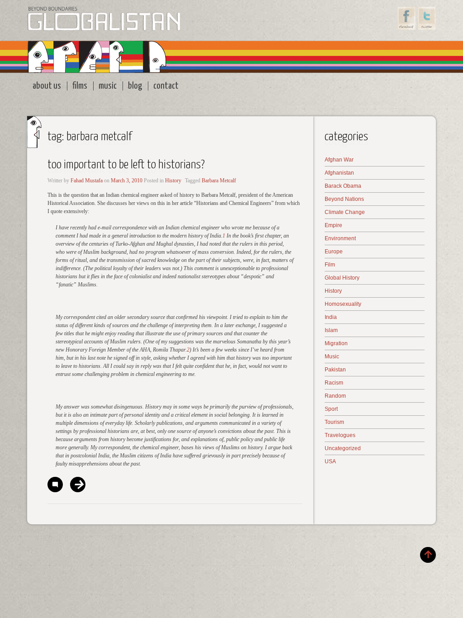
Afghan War (339, 160)
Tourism (334, 422)
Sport (331, 409)
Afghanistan (339, 173)
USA (330, 461)
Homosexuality (343, 304)
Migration (336, 343)
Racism (334, 383)
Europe (334, 251)
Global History (342, 278)
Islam (331, 330)
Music (108, 85)
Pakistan (335, 369)
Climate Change (345, 212)
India (331, 317)
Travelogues (340, 435)
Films (79, 85)
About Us (47, 85)
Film (330, 264)
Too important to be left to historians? (126, 165)
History (173, 180)
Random (335, 396)
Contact (166, 85)
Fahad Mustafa (87, 180)
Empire (333, 225)
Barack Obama (343, 186)
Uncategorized (343, 448)
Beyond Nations (344, 199)
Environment (340, 238)
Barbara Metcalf (219, 180)
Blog (135, 85)
